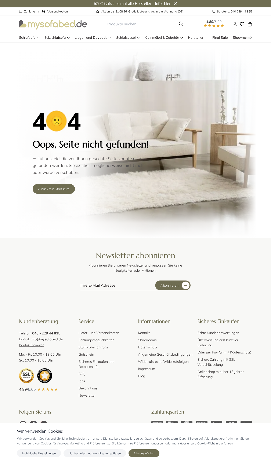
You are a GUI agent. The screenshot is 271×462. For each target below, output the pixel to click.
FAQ (82, 373)
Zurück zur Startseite (54, 189)
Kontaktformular (31, 345)
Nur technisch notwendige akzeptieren (95, 453)
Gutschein (86, 354)
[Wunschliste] (242, 24)
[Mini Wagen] (250, 24)
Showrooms (147, 340)
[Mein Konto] (234, 24)
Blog (141, 376)
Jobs (82, 381)
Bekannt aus (88, 388)
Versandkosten (57, 11)
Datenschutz (147, 347)
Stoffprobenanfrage (94, 347)
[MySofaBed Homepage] (53, 24)
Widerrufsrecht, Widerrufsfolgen (163, 361)
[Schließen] (175, 3)
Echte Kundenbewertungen (218, 332)
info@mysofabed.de (47, 339)
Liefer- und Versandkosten (99, 332)
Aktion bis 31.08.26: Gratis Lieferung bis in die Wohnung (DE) (142, 11)
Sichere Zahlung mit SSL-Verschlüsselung (217, 362)
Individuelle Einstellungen (39, 453)
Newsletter (87, 395)
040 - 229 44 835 (46, 333)
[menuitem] (29, 37)
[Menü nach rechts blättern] (251, 37)
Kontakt (144, 332)
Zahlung (29, 11)
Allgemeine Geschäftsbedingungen (165, 354)
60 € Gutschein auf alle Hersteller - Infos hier (132, 3)
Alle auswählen (144, 453)
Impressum (146, 368)
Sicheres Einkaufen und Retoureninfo (96, 364)
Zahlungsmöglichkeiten (96, 340)
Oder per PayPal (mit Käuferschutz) (224, 352)
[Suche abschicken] (181, 24)
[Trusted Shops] (44, 375)
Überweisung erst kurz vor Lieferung (218, 342)
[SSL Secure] (26, 375)
